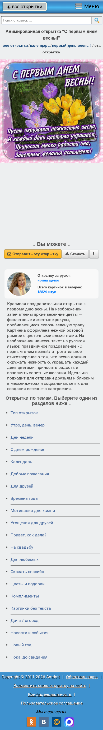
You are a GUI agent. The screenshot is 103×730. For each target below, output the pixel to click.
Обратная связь (82, 676)
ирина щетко (48, 280)
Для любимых (25, 559)
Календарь (40, 45)
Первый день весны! (72, 45)
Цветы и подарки (28, 583)
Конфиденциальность (49, 694)
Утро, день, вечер (28, 425)
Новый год (21, 644)
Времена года (24, 498)
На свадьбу (22, 547)
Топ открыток (24, 412)
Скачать (75, 254)
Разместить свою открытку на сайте (49, 685)
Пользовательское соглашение (51, 703)
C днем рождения (28, 449)
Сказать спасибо (27, 571)
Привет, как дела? (28, 534)
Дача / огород (25, 620)
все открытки (24, 6)
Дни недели (22, 437)
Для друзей (22, 486)
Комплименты (25, 596)
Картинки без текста (31, 608)
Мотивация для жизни (33, 510)
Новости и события (30, 632)
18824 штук (47, 292)
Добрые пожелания (30, 473)
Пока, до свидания (29, 657)
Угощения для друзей (32, 522)
